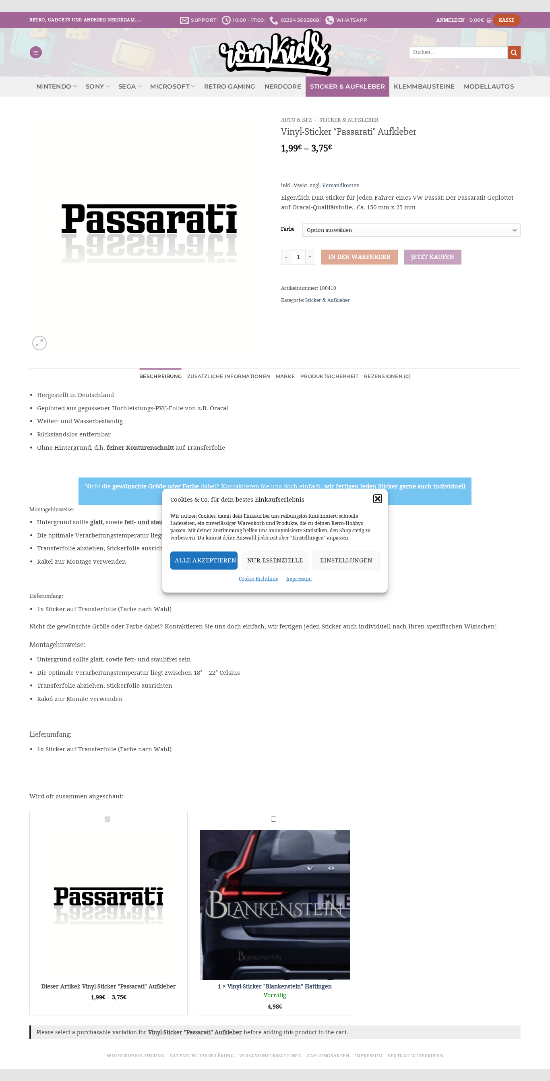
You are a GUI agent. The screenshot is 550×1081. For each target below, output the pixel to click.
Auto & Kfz (296, 119)
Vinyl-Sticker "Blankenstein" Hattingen (279, 986)
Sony (95, 86)
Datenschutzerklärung (202, 1055)
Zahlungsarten (328, 1055)
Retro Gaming (230, 86)
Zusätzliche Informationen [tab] (228, 376)
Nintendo (53, 86)
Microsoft (170, 86)
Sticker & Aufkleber (347, 86)
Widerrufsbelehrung (135, 1055)
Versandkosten (341, 185)
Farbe (287, 229)
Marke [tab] (285, 376)
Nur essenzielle (275, 560)
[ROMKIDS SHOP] (275, 52)
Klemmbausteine (424, 86)
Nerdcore (283, 86)
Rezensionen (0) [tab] (387, 376)
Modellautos (489, 86)
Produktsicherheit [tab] (329, 376)
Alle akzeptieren (205, 560)
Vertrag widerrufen (415, 1055)
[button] (378, 498)
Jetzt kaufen (432, 256)
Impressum (299, 578)
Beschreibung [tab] (160, 376)
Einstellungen (346, 560)
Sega (127, 86)
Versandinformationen (270, 1055)
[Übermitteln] (514, 52)
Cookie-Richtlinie (258, 578)
